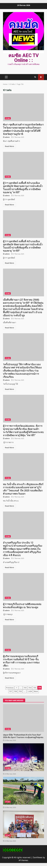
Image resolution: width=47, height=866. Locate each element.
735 (34, 688)
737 (10, 691)
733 (25, 688)
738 (15, 691)
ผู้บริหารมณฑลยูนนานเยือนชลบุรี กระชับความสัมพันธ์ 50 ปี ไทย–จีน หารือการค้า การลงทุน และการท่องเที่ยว (23, 639)
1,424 (30, 691)
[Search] (35, 77)
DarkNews (37, 857)
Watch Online (41, 77)
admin (7, 137)
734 (29, 688)
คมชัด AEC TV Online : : (23, 58)
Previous (9, 688)
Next (36, 691)
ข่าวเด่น (8, 118)
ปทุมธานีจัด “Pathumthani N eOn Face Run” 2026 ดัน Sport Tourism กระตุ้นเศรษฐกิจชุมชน (23, 718)
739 (20, 691)
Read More (9, 146)
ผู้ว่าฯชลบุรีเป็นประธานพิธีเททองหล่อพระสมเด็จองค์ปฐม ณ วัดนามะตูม (23, 587)
